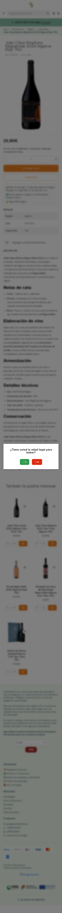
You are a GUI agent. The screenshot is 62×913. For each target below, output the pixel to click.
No (37, 462)
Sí (25, 462)
